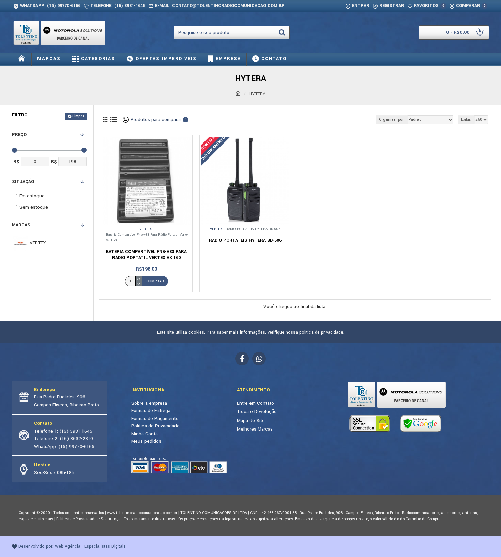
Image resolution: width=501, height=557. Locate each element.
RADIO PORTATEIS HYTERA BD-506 (245, 240)
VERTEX (145, 229)
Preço (19, 135)
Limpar (78, 116)
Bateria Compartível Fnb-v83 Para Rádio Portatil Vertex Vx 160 (146, 255)
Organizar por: (392, 119)
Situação (23, 182)
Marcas (21, 225)
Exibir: (466, 119)
